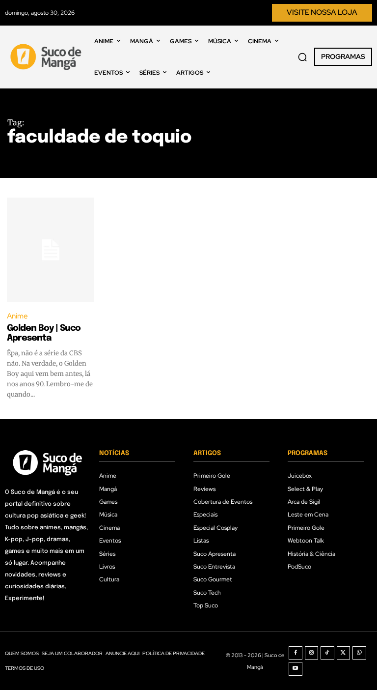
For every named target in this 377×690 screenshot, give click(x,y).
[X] (343, 653)
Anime (17, 316)
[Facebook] (295, 653)
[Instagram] (312, 653)
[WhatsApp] (359, 653)
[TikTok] (327, 653)
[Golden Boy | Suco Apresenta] (50, 250)
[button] (302, 57)
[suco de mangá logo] (47, 57)
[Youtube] (295, 669)
